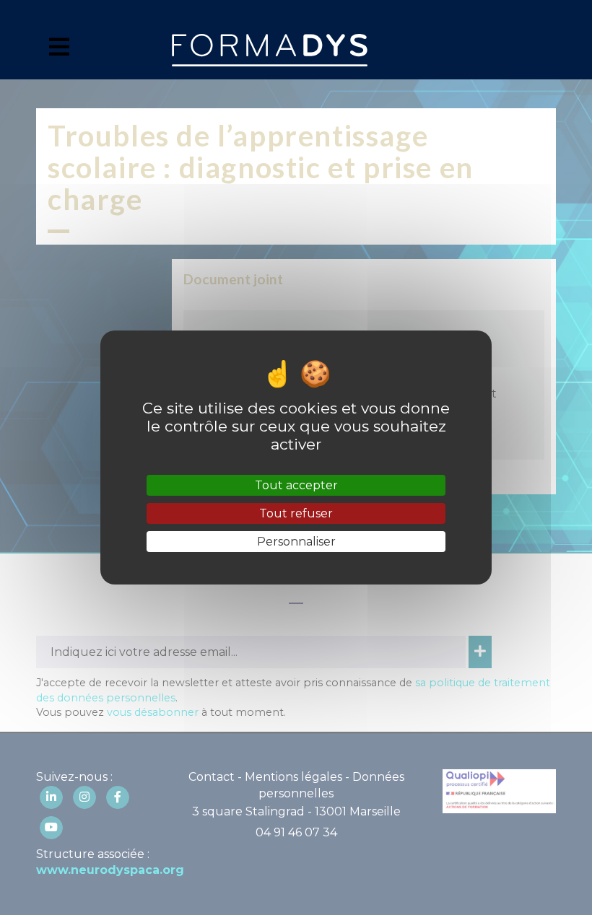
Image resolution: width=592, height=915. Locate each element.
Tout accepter (296, 485)
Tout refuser (296, 513)
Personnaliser (296, 541)
